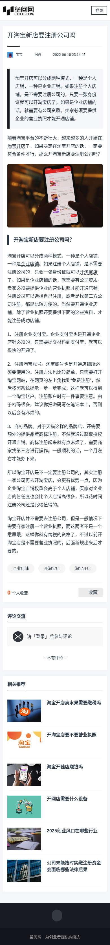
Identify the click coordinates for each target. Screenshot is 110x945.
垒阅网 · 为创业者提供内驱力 (55, 937)
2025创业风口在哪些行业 (72, 830)
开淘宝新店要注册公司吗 (41, 35)
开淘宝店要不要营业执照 (71, 734)
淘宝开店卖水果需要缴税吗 (74, 702)
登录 (99, 10)
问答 (37, 55)
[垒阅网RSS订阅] (57, 916)
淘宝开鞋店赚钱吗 (65, 766)
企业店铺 (30, 263)
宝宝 (19, 55)
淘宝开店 (16, 146)
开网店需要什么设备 (67, 798)
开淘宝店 (89, 272)
